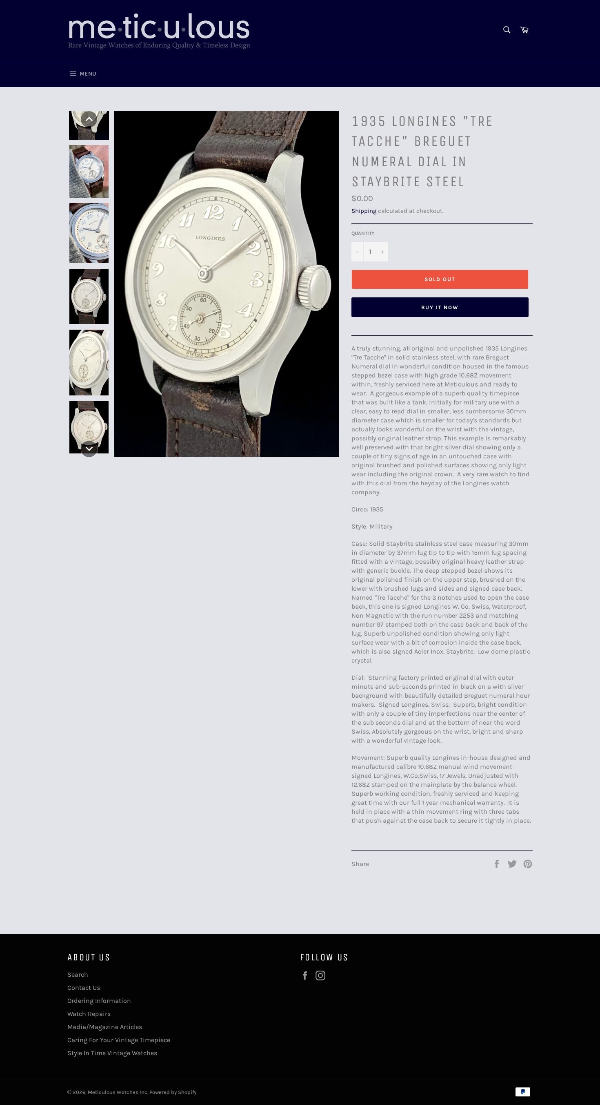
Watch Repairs (89, 1014)
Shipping (363, 210)
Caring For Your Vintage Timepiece (118, 1040)
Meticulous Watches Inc (117, 1092)
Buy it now (440, 307)
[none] (89, 119)
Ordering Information (99, 1001)
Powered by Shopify (172, 1092)
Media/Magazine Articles (104, 1027)
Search (77, 974)
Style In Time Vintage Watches (112, 1053)
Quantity (362, 233)
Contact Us (83, 987)
